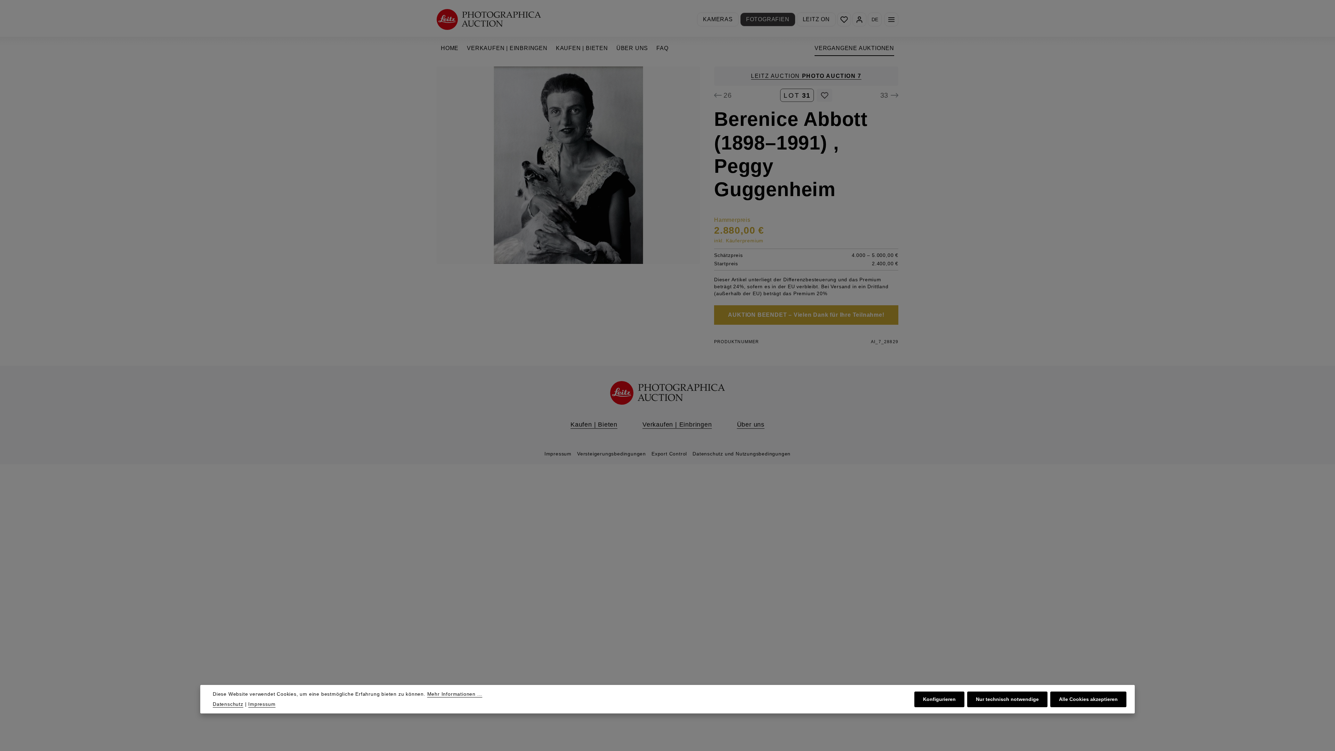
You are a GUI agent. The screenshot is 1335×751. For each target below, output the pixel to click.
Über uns (750, 424)
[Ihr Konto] (859, 19)
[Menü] (891, 19)
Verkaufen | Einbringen (677, 424)
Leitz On (816, 19)
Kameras (718, 19)
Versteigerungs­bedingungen (611, 454)
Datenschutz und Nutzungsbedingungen (742, 454)
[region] (568, 165)
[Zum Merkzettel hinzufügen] (824, 95)
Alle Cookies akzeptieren (1088, 699)
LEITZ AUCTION (806, 76)
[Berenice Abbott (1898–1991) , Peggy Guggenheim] (568, 165)
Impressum (558, 454)
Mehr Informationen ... (455, 694)
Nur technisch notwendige (1007, 699)
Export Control (669, 454)
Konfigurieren (939, 699)
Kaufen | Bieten (594, 424)
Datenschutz (228, 704)
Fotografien (768, 19)
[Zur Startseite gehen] (489, 19)
